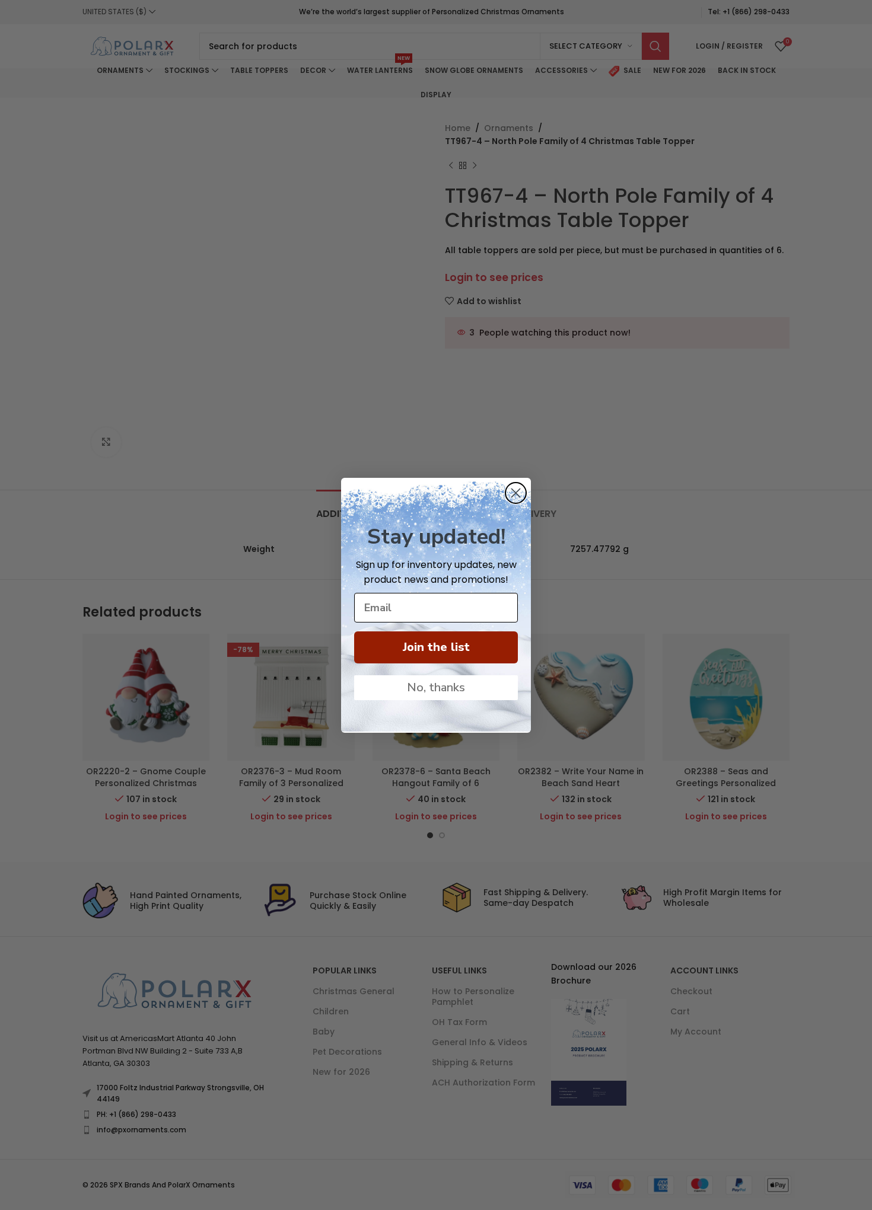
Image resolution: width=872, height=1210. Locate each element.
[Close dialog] (515, 493)
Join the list (436, 647)
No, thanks (436, 687)
